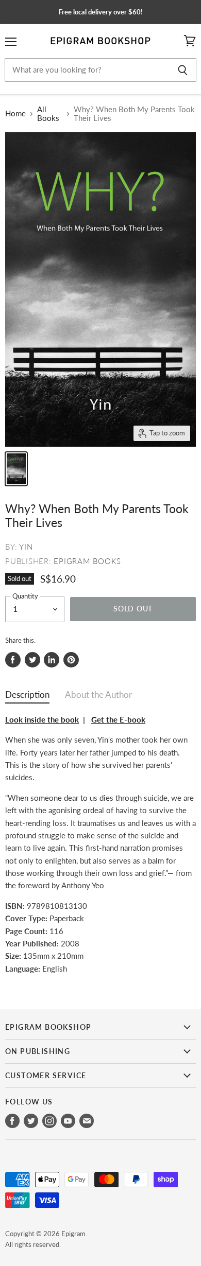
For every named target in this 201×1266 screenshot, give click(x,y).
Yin (25, 546)
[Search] (182, 70)
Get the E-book (118, 719)
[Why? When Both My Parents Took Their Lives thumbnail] (16, 468)
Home (15, 113)
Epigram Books (87, 561)
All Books (48, 113)
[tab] (27, 697)
